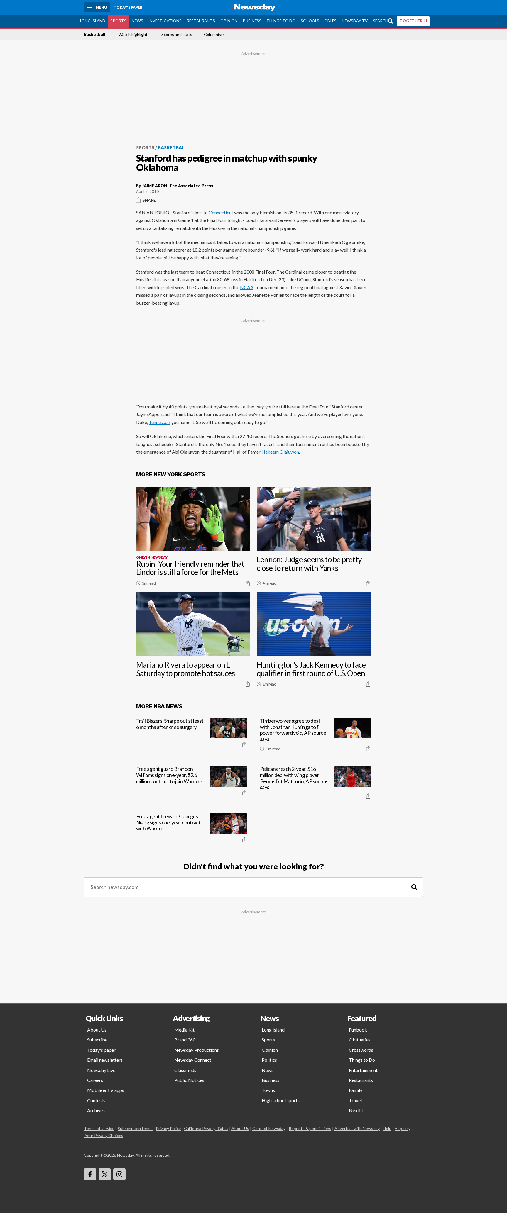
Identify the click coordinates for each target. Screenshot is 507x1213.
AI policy (402, 1128)
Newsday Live (101, 1070)
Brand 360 (184, 1039)
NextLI (356, 1110)
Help (387, 1128)
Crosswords (361, 1050)
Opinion (229, 20)
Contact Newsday (268, 1128)
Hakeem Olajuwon (280, 451)
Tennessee (159, 422)
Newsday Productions (196, 1050)
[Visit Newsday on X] (105, 1174)
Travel (355, 1100)
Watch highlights (134, 34)
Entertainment (363, 1070)
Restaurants (201, 20)
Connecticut (221, 212)
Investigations (165, 20)
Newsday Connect (192, 1060)
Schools (310, 20)
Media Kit (184, 1029)
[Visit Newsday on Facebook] (90, 1174)
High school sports (281, 1100)
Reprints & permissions (310, 1128)
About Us (97, 1029)
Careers (95, 1080)
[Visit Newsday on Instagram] (119, 1174)
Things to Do (280, 20)
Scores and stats (176, 34)
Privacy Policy (168, 1128)
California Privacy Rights (206, 1128)
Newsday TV (355, 20)
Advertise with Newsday (357, 1128)
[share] (248, 583)
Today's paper (101, 1050)
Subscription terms (135, 1128)
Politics (269, 1060)
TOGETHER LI (413, 20)
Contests (96, 1100)
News (137, 20)
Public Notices (189, 1080)
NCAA (247, 287)
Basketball (94, 34)
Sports (118, 20)
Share (149, 200)
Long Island (92, 20)
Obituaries (360, 1039)
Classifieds (185, 1070)
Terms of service (99, 1128)
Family (355, 1090)
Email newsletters (105, 1060)
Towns (268, 1090)
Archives (96, 1110)
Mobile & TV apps (105, 1090)
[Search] (414, 887)
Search (380, 20)
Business (252, 20)
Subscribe (97, 1039)
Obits (330, 20)
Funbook (358, 1029)
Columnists (214, 34)
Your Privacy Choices (104, 1135)
